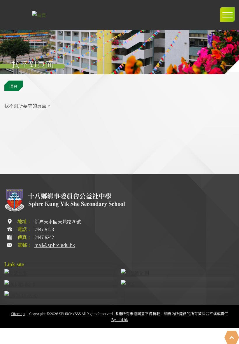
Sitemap (18, 313)
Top (231, 337)
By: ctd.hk (119, 319)
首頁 (13, 85)
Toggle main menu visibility (227, 14)
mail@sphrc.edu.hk (54, 245)
